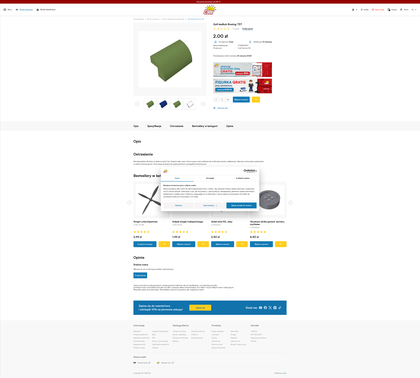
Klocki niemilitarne (47, 9)
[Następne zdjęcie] (203, 104)
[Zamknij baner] (256, 171)
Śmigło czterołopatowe (145, 221)
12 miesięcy (267, 42)
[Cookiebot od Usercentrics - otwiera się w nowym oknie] (245, 171)
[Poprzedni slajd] (129, 203)
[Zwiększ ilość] (229, 99)
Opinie (229, 126)
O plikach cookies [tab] (243, 178)
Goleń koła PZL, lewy (221, 221)
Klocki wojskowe (26, 9)
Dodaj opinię (140, 275)
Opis (136, 126)
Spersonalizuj (209, 205)
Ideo (285, 373)
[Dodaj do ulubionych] (256, 100)
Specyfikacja (154, 126)
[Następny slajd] (291, 203)
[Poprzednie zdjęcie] (137, 104)
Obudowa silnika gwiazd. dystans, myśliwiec (267, 223)
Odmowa (178, 205)
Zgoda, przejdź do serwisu (241, 205)
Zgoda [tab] (177, 178)
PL (413, 9)
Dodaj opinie (247, 29)
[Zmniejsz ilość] (215, 99)
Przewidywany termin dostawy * (232, 56)
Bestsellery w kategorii (204, 126)
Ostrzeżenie (176, 126)
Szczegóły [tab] (210, 178)
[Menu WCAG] (354, 9)
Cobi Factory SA (244, 48)
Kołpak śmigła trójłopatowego (187, 221)
